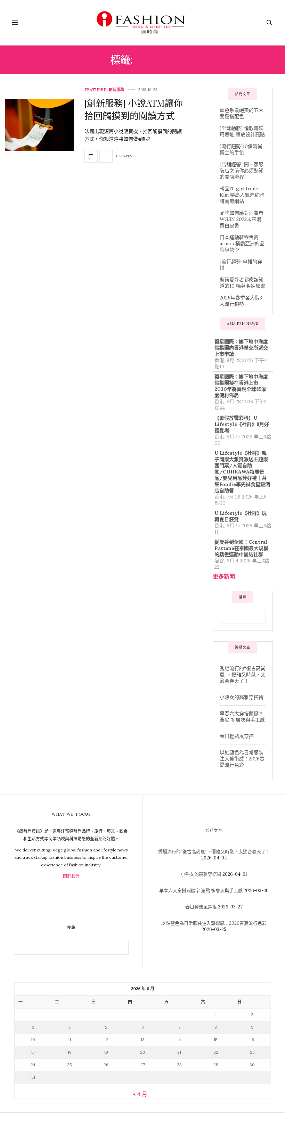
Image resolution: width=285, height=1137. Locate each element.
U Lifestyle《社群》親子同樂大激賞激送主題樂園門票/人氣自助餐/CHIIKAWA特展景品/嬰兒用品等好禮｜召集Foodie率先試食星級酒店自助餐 (242, 472)
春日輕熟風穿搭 (237, 736)
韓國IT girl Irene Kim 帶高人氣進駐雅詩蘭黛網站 (242, 195)
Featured (95, 90)
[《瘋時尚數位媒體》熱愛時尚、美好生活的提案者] (142, 22)
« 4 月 (140, 1093)
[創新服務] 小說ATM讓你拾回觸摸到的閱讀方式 (133, 109)
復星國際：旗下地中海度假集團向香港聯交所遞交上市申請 (241, 347)
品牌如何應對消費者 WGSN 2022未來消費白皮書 (241, 219)
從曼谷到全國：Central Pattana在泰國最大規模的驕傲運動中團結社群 (241, 548)
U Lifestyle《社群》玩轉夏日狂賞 (240, 516)
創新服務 (116, 90)
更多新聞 (224, 576)
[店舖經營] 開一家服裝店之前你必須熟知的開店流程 (241, 170)
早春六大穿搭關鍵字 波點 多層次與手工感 (242, 716)
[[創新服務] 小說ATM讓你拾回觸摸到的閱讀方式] (39, 125)
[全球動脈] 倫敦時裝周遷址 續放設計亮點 (242, 131)
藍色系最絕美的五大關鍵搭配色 (241, 113)
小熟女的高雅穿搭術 (241, 697)
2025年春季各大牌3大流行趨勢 (241, 301)
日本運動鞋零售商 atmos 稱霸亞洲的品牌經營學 (242, 243)
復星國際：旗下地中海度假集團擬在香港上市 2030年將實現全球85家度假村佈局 (241, 385)
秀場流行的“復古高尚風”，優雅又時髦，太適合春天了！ (243, 674)
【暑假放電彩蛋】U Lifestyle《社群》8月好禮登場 (241, 424)
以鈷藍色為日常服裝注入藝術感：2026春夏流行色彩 (242, 758)
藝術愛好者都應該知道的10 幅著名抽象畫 (242, 283)
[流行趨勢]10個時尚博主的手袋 (241, 149)
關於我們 (71, 876)
